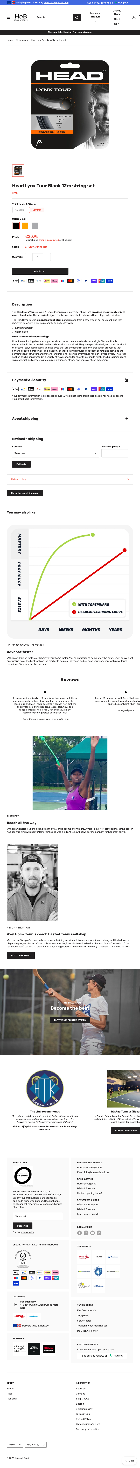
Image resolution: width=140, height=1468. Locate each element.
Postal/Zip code (110, 446)
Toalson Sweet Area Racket (92, 1325)
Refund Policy (83, 1419)
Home (10, 40)
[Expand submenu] (8, 17)
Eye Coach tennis (86, 1310)
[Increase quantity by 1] (47, 257)
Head (15, 193)
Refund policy (18, 479)
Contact (80, 1393)
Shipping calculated (49, 240)
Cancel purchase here (88, 1424)
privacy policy (27, 1232)
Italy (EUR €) (33, 1444)
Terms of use (83, 1413)
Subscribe (22, 1226)
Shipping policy (84, 1409)
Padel (10, 1393)
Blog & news (82, 1398)
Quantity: (17, 256)
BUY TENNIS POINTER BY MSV (70, 1020)
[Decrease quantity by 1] (28, 257)
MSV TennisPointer (87, 1330)
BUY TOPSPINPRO (20, 955)
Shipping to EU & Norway (42, 2)
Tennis (10, 1388)
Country (17, 446)
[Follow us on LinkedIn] (99, 1233)
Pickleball (12, 1398)
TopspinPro (83, 1315)
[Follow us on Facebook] (79, 1233)
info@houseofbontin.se (96, 1172)
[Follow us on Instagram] (86, 1233)
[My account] (134, 17)
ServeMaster (84, 1320)
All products (22, 40)
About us (81, 1388)
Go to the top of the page (25, 493)
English (12, 1444)
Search (80, 1403)
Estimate (21, 464)
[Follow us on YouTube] (92, 1233)
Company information (87, 1429)
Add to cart (40, 271)
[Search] (77, 17)
